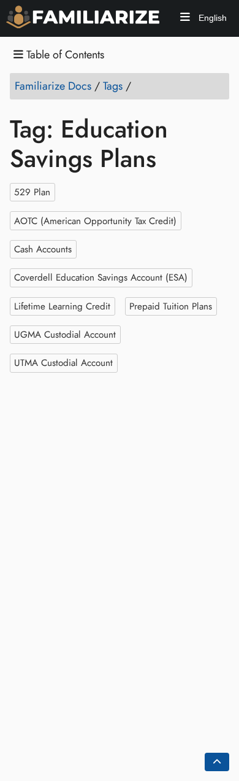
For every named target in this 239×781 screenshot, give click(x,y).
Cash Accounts (43, 249)
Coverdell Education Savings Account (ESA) (101, 277)
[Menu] (185, 18)
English (211, 18)
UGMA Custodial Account (65, 334)
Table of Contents (63, 55)
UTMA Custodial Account (63, 363)
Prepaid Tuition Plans (170, 306)
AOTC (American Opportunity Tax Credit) (95, 220)
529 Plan (32, 192)
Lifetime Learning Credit (62, 306)
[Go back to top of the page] (217, 762)
